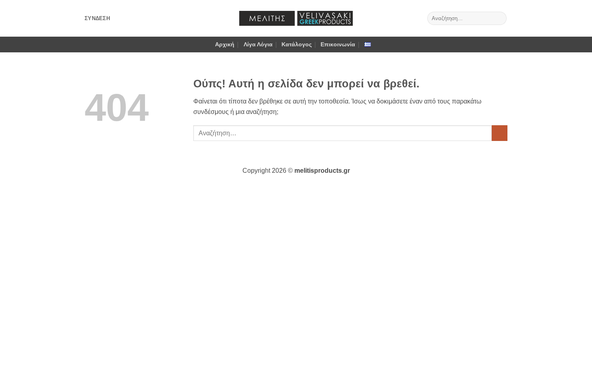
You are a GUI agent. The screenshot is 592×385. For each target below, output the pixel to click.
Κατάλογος (297, 44)
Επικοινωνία (338, 44)
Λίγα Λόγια (258, 44)
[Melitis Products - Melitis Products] (296, 18)
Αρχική (224, 44)
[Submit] (499, 18)
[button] (97, 18)
